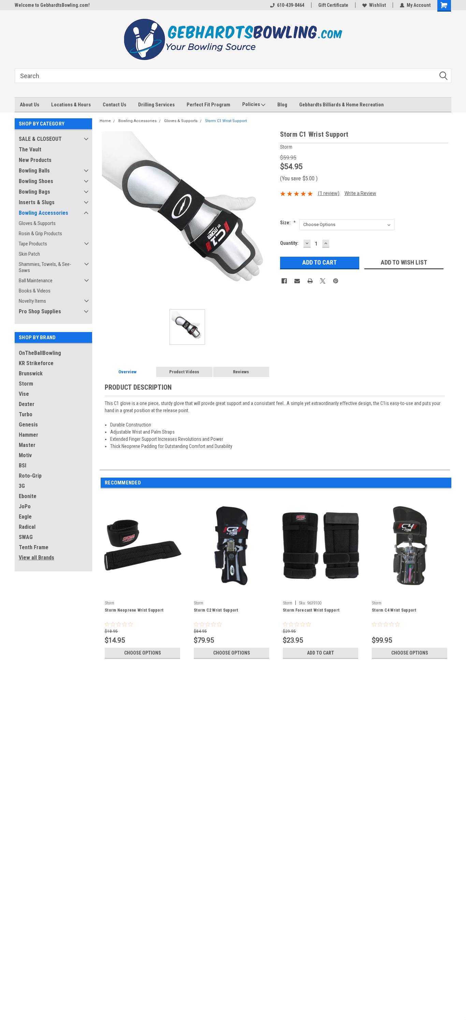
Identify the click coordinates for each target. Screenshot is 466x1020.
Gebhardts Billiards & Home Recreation (341, 105)
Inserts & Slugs (37, 202)
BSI (22, 465)
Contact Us (114, 105)
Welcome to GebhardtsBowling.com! (52, 5)
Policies (251, 104)
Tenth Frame (33, 547)
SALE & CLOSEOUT (40, 139)
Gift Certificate (333, 5)
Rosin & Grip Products (40, 233)
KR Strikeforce (36, 363)
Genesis (28, 424)
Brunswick (31, 373)
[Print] (310, 281)
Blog (282, 105)
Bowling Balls (34, 170)
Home (105, 121)
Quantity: (289, 243)
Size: (288, 222)
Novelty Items (32, 301)
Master (27, 445)
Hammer (28, 435)
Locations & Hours (71, 105)
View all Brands (36, 557)
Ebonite (28, 496)
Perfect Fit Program (208, 105)
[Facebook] (284, 281)
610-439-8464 (290, 5)
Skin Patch (29, 254)
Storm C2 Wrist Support (216, 610)
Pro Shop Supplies (40, 311)
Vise (24, 394)
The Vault (30, 149)
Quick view (142, 592)
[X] (322, 281)
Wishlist (377, 5)
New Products (35, 160)
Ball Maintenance (36, 281)
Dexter (26, 404)
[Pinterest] (335, 281)
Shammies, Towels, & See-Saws (45, 267)
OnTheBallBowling (40, 353)
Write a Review (360, 193)
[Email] (297, 281)
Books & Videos (34, 291)
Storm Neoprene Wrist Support (134, 610)
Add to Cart (320, 653)
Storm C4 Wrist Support (394, 610)
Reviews (241, 371)
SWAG (26, 537)
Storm (26, 383)
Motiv (25, 455)
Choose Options (142, 653)
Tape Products (33, 244)
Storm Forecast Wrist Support (311, 610)
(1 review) (328, 193)
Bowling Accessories (43, 213)
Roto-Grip (30, 475)
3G (22, 486)
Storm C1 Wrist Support (226, 121)
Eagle (25, 516)
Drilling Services (156, 105)
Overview (127, 371)
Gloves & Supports (37, 223)
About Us (29, 105)
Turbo (25, 414)
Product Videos (184, 371)
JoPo (25, 506)
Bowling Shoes (36, 181)
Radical (27, 527)
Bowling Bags (34, 192)
